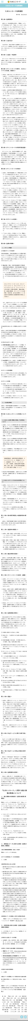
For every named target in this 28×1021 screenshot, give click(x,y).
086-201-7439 (19, 920)
